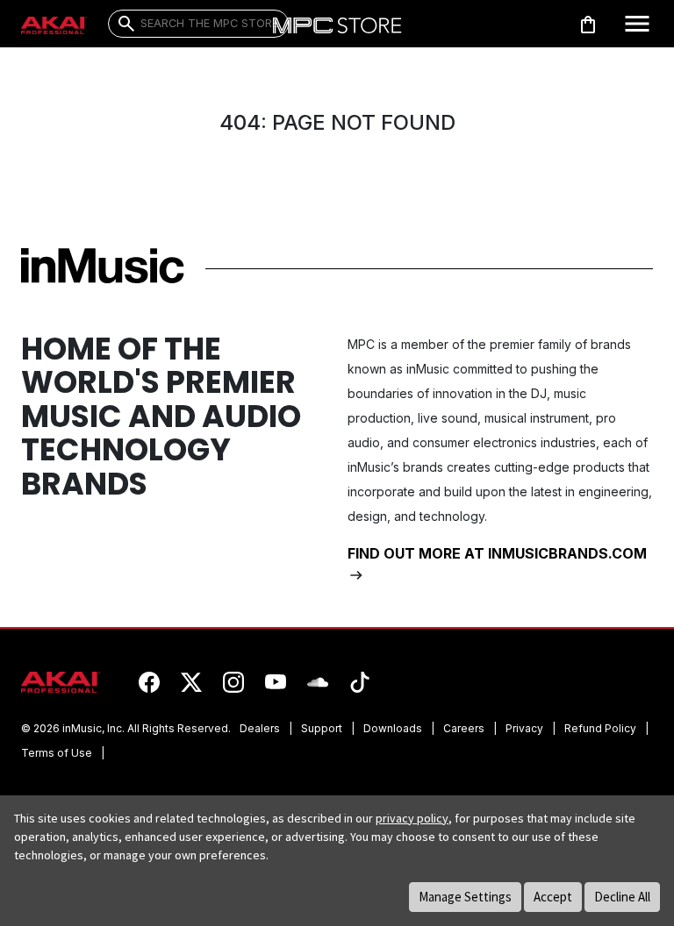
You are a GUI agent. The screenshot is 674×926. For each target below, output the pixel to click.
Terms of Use (56, 752)
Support (321, 728)
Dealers (260, 728)
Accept (553, 896)
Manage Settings (465, 896)
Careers (463, 728)
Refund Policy (600, 728)
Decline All (622, 896)
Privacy (524, 728)
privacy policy (412, 818)
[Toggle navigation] (637, 23)
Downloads (392, 728)
